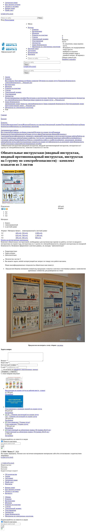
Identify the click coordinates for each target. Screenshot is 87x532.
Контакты (8, 484)
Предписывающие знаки (75, 104)
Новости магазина (10, 441)
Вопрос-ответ (10, 487)
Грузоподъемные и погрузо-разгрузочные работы (59, 136)
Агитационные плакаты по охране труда (35, 142)
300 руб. (19, 238)
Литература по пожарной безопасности (61, 98)
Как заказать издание (12, 489)
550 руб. (25, 233)
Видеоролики (37, 31)
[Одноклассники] (7, 208)
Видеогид (8, 493)
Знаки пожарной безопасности (54, 104)
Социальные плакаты (12, 144)
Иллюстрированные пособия (15, 98)
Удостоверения (37, 41)
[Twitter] (5, 208)
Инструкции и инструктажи (37, 98)
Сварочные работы (60, 138)
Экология (12, 136)
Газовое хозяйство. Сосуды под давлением (37, 138)
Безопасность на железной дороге (62, 142)
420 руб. (19, 233)
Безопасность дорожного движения (28, 136)
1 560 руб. (38, 235)
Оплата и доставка (12, 491)
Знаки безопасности (39, 45)
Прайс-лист (9, 482)
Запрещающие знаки (12, 104)
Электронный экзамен (40, 39)
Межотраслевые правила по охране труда (38, 100)
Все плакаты (9, 81)
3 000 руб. (38, 233)
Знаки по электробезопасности (31, 104)
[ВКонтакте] (2, 208)
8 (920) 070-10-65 (7, 14)
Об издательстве (11, 474)
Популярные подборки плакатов (26, 81)
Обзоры (8, 497)
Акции (7, 77)
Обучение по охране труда (48, 81)
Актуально (9, 478)
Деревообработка (20, 140)
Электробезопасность (13, 83)
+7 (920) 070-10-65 (7, 463)
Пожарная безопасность (66, 81)
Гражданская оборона (49, 134)
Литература (36, 43)
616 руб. (19, 235)
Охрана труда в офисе (34, 134)
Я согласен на (20, 369)
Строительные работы (14, 138)
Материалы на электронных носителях (46, 47)
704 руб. (25, 235)
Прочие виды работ (13, 142)
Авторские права (11, 480)
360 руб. (25, 238)
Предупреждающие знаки (14, 106)
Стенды (35, 37)
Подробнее (9, 394)
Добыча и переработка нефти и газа (39, 140)
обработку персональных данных (26, 369)
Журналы (35, 33)
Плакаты (35, 29)
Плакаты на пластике (40, 35)
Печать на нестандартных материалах (14, 240)
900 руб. (38, 238)
